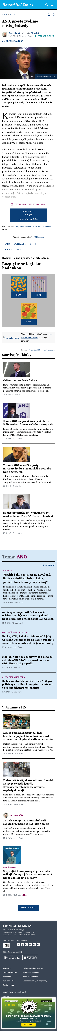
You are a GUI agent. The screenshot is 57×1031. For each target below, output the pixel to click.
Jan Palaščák (16, 815)
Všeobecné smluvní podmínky (35, 981)
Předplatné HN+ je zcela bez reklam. (42, 350)
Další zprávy (28, 907)
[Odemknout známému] (53, 14)
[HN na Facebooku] (22, 944)
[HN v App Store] (30, 957)
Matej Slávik (46, 76)
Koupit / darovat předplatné (14, 992)
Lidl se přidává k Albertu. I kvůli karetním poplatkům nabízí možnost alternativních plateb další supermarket (28, 736)
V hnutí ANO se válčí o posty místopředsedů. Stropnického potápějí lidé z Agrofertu (27, 468)
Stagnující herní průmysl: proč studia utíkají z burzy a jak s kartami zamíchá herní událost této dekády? (27, 874)
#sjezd (33, 244)
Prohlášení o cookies (31, 973)
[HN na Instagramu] (26, 944)
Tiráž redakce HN (10, 973)
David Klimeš (14, 33)
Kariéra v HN (8, 981)
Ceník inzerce (8, 985)
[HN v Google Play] (12, 957)
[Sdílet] (48, 14)
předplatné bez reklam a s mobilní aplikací (33, 226)
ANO (22, 557)
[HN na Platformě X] (18, 944)
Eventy (6, 996)
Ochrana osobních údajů (33, 968)
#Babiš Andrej (20, 244)
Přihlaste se (39, 237)
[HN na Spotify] (34, 944)
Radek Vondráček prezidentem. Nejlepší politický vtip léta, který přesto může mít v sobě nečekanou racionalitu (28, 684)
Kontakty (6, 968)
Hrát (18, 295)
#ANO (7, 244)
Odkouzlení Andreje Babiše (20, 380)
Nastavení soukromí (31, 977)
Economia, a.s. (20, 930)
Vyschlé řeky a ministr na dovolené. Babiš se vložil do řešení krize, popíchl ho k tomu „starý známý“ (27, 579)
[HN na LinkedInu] (30, 944)
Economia (7, 977)
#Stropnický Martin (13, 249)
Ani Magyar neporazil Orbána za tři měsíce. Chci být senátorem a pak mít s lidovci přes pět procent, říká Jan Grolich (28, 615)
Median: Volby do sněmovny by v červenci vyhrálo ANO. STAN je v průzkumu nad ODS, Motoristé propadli (27, 660)
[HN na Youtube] (38, 944)
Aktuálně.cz (36, 33)
